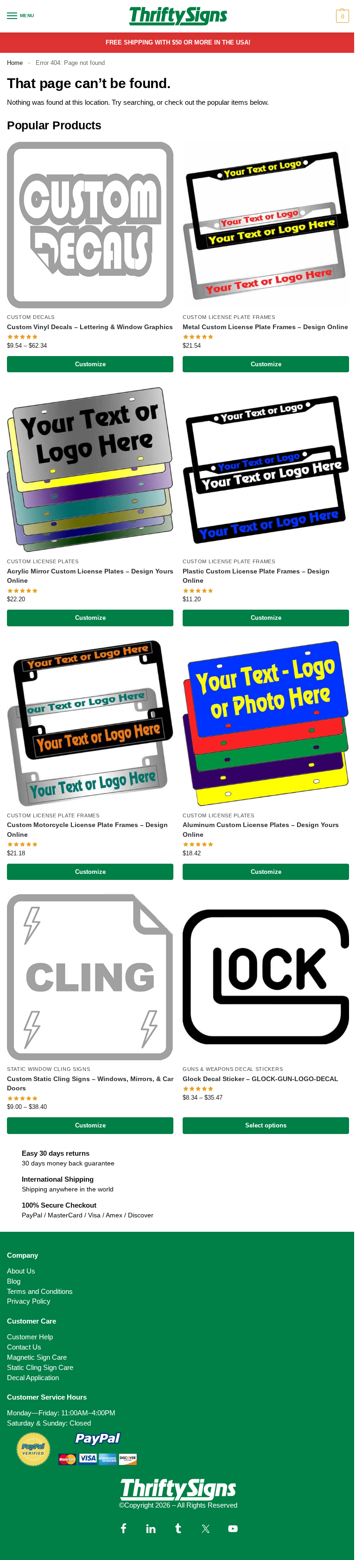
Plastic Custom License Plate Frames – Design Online (256, 576)
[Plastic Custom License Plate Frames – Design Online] (266, 469)
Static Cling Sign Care (40, 1367)
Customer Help (30, 1337)
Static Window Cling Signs (48, 1069)
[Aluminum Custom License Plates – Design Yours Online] (266, 723)
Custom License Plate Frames (229, 317)
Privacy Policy (29, 1301)
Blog (13, 1281)
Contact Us (24, 1347)
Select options (265, 1125)
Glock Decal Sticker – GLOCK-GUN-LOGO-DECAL (260, 1079)
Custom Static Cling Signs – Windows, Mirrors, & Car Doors (90, 1084)
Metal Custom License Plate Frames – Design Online (265, 327)
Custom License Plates (43, 561)
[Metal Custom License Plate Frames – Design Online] (266, 225)
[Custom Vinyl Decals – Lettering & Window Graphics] (90, 225)
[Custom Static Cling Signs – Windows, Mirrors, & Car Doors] (90, 977)
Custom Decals (31, 317)
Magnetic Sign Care (37, 1357)
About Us (21, 1271)
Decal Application (33, 1378)
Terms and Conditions (40, 1291)
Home (15, 62)
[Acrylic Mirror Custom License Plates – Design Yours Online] (90, 469)
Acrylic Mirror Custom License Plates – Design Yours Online (90, 576)
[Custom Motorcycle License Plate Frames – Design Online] (90, 723)
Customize (90, 364)
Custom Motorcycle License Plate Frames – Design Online (87, 829)
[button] (341, 16)
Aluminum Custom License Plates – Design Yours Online (261, 829)
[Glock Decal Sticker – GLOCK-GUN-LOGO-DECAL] (266, 977)
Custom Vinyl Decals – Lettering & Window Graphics (90, 327)
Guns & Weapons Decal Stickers (233, 1069)
